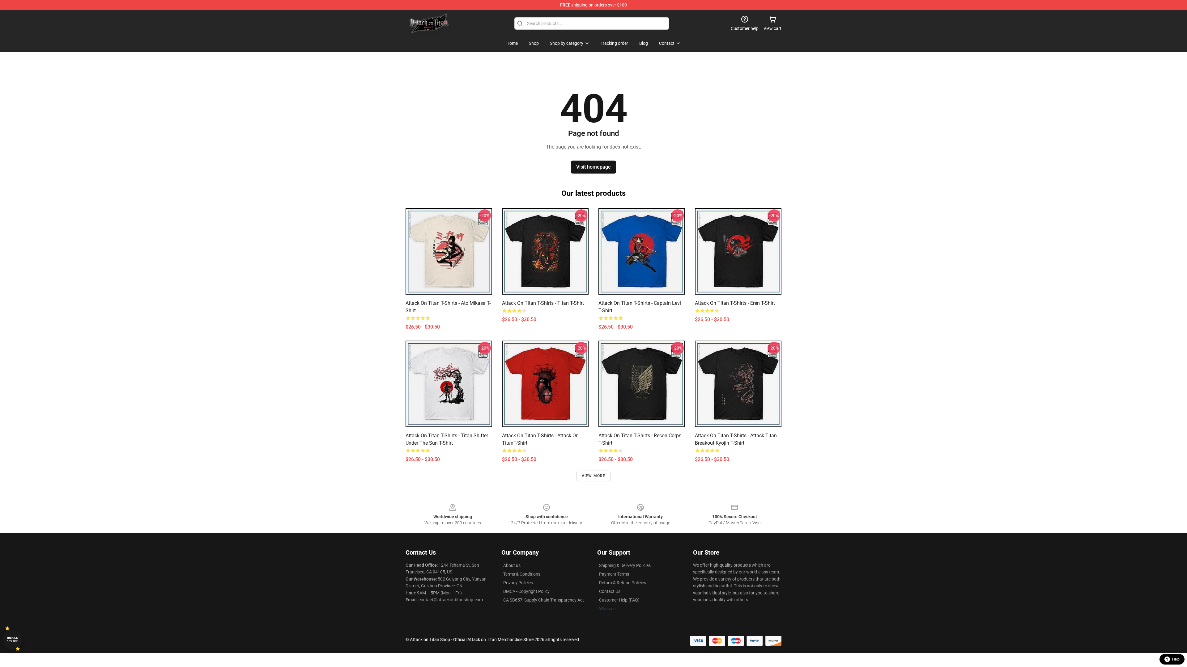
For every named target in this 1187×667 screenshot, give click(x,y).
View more (594, 476)
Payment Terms (614, 574)
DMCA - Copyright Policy (526, 591)
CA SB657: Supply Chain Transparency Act (543, 600)
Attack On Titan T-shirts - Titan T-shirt (543, 303)
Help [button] (1176, 659)
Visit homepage (593, 167)
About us (512, 565)
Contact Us (609, 591)
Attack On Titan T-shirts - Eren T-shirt (735, 303)
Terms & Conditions (521, 574)
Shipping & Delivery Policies (625, 565)
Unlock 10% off (12, 639)
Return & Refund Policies (622, 582)
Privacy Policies (518, 582)
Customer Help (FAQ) (619, 600)
